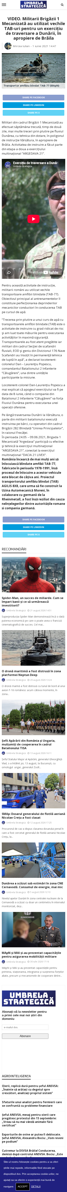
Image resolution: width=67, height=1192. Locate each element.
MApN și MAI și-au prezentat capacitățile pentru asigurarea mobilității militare (31, 955)
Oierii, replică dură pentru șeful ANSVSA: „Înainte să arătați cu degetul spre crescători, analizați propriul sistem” (30, 1089)
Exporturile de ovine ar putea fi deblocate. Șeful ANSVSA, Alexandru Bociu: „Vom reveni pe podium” (32, 1138)
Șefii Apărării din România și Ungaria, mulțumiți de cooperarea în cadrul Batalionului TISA (28, 744)
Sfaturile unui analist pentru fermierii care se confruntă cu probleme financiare (32, 1103)
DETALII (36, 1186)
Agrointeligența (16, 1076)
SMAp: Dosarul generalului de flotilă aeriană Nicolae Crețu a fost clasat (33, 816)
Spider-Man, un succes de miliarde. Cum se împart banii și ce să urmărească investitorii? (32, 601)
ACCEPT (23, 1186)
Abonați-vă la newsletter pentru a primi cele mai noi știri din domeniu (24, 1015)
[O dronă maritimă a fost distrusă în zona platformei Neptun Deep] (33, 647)
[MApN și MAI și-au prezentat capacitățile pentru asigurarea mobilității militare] (33, 929)
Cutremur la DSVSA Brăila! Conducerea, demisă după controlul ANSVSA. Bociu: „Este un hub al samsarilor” (32, 1154)
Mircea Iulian (21, 46)
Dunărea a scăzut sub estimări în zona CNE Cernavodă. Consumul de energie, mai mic (32, 885)
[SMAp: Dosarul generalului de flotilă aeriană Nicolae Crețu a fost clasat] (33, 790)
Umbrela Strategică (16, 610)
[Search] (62, 4)
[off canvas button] (4, 4)
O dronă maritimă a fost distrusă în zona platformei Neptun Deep (31, 673)
